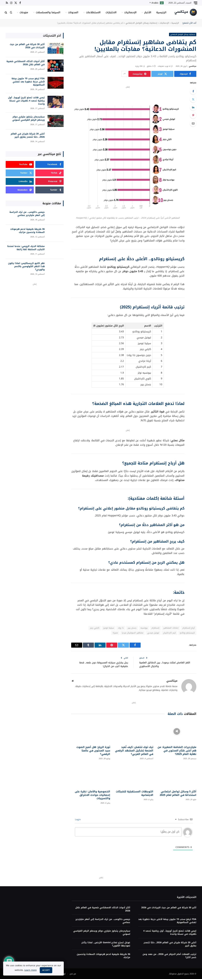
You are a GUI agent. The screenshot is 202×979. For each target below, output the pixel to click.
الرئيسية (161, 12)
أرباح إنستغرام (188, 628)
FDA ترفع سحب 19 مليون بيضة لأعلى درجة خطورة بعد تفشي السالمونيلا (28, 81)
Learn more (30, 970)
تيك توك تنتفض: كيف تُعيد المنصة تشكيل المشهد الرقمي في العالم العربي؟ (134, 750)
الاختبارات (111, 12)
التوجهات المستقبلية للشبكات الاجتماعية (134, 793)
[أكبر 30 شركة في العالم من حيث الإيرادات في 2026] (56, 49)
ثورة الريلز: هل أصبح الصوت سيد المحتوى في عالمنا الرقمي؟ (93, 750)
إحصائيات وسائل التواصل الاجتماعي (141, 23)
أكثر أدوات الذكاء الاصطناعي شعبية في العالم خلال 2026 (25, 63)
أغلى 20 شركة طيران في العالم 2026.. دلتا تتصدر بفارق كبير (28, 135)
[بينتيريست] (193, 115)
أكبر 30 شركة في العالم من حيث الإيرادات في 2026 (27, 46)
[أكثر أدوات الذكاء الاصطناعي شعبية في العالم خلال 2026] (56, 66)
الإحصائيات (130, 12)
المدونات (73, 12)
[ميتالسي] (185, 12)
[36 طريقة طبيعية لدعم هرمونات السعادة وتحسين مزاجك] (56, 233)
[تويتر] (193, 99)
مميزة (115, 633)
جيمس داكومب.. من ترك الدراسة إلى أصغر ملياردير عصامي (27, 214)
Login (78, 819)
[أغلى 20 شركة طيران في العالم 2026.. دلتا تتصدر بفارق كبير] (56, 138)
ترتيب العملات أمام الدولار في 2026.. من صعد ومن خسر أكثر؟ (169, 956)
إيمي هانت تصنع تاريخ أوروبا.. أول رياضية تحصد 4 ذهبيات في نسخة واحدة (26, 101)
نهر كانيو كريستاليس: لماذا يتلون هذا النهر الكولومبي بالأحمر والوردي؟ (26, 266)
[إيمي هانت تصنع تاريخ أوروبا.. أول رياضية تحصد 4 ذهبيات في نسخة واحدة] (56, 102)
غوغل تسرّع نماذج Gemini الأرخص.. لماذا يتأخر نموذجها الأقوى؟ (105, 944)
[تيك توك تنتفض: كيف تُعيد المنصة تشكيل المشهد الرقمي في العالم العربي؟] (133, 731)
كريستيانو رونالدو (187, 633)
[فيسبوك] (193, 91)
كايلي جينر (94, 628)
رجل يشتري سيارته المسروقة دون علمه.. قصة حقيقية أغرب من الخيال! (103, 664)
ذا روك (121, 628)
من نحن (73, 974)
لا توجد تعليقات (164, 66)
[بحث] (6, 12)
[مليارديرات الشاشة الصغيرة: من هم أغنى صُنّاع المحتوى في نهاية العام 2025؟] (176, 731)
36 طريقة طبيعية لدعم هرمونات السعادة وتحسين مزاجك (27, 231)
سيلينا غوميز (108, 628)
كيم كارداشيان (169, 633)
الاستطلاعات (93, 12)
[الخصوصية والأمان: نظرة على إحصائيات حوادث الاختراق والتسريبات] (90, 775)
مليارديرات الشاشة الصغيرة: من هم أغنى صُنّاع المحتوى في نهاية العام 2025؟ (176, 750)
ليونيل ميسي (153, 633)
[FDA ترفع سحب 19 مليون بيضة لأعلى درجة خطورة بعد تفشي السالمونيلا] (56, 83)
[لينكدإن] (193, 107)
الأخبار (147, 12)
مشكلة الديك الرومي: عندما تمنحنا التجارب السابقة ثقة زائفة (26, 248)
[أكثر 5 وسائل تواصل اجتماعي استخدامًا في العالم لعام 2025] (176, 775)
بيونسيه (144, 628)
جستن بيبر (132, 628)
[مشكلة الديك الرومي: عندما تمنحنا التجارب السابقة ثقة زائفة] (56, 250)
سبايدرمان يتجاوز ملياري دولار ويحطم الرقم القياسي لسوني (28, 118)
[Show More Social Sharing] (124, 74)
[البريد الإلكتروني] (193, 123)
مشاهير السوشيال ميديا (132, 633)
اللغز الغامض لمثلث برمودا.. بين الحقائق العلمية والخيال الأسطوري (164, 664)
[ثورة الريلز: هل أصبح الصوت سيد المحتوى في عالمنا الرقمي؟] (90, 731)
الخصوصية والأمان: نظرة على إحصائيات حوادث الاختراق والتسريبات (92, 795)
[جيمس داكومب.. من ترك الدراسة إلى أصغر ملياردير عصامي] (56, 216)
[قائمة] (195, 3)
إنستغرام (155, 628)
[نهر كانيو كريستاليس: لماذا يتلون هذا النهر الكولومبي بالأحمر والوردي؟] (56, 267)
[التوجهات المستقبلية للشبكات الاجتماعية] (133, 775)
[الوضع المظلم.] (11, 12)
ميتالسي (192, 66)
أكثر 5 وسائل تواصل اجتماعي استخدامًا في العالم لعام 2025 (178, 793)
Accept (46, 970)
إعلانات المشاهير (170, 628)
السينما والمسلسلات (48, 12)
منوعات (24, 12)
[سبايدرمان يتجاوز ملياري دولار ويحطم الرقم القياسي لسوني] (56, 121)
